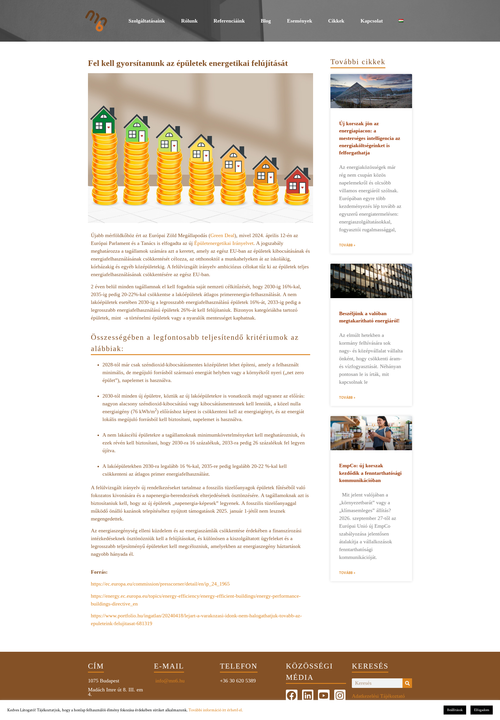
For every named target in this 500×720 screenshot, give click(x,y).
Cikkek (336, 21)
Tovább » (347, 245)
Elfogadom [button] (481, 710)
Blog (266, 21)
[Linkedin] (308, 695)
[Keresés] (407, 683)
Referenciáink (229, 21)
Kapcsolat (372, 21)
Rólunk (189, 21)
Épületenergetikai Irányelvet (223, 243)
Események (299, 21)
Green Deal (222, 235)
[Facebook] (291, 695)
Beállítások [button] (455, 710)
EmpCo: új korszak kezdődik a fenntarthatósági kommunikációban (370, 473)
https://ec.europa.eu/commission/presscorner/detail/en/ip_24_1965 (160, 584)
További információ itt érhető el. (215, 710)
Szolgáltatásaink (146, 21)
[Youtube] (324, 695)
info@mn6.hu (169, 681)
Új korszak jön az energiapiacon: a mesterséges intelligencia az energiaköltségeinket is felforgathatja (369, 138)
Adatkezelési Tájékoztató (378, 696)
